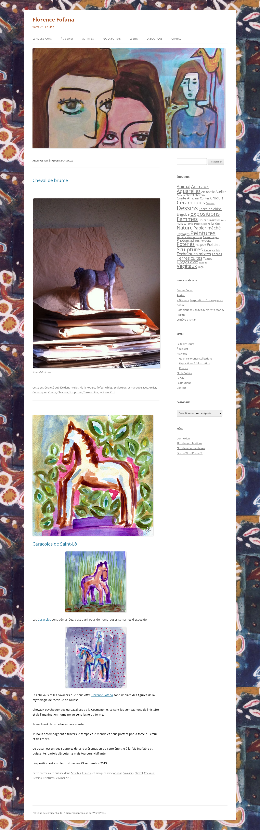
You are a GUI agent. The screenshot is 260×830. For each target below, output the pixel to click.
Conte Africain (188, 198)
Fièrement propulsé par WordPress (86, 813)
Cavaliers (128, 773)
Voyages (203, 262)
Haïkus (221, 220)
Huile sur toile (185, 223)
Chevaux (62, 392)
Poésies (213, 244)
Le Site (134, 38)
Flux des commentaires (191, 448)
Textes (207, 258)
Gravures (212, 220)
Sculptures (120, 387)
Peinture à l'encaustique (189, 237)
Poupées (200, 245)
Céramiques (39, 392)
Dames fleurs (185, 290)
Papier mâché (207, 228)
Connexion (183, 438)
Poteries (186, 244)
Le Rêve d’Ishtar (186, 319)
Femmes (187, 219)
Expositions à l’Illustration (194, 363)
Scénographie (212, 250)
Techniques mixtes (194, 253)
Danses (210, 203)
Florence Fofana (53, 19)
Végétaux (187, 266)
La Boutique (154, 38)
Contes (204, 198)
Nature (185, 227)
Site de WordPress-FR (190, 453)
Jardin (215, 223)
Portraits (205, 240)
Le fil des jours (42, 38)
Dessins (37, 778)
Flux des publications (189, 443)
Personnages (211, 237)
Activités (88, 38)
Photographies (188, 240)
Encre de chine (210, 209)
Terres (217, 254)
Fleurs (202, 220)
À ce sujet (67, 38)
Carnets (181, 195)
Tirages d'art (187, 261)
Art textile (208, 192)
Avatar (181, 295)
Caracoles (44, 619)
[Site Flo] (95, 581)
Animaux (200, 186)
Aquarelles (188, 191)
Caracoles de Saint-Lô (54, 544)
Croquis (216, 198)
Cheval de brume (50, 180)
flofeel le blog (104, 387)
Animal (117, 773)
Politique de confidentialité (47, 813)
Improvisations (202, 223)
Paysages (183, 234)
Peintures (48, 778)
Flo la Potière (112, 38)
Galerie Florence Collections (195, 358)
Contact (177, 38)
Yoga (201, 267)
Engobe (183, 214)
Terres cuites (91, 392)
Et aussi (86, 773)
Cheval (52, 392)
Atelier (74, 387)
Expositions (205, 213)
